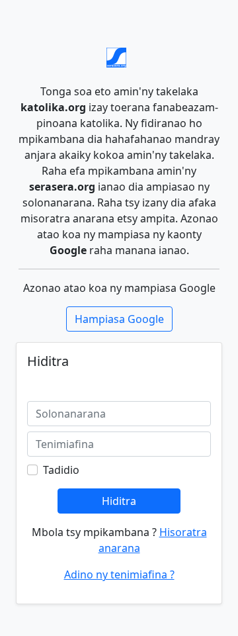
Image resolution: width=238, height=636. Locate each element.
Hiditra (119, 501)
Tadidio (61, 470)
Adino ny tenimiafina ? (119, 574)
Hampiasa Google (119, 319)
